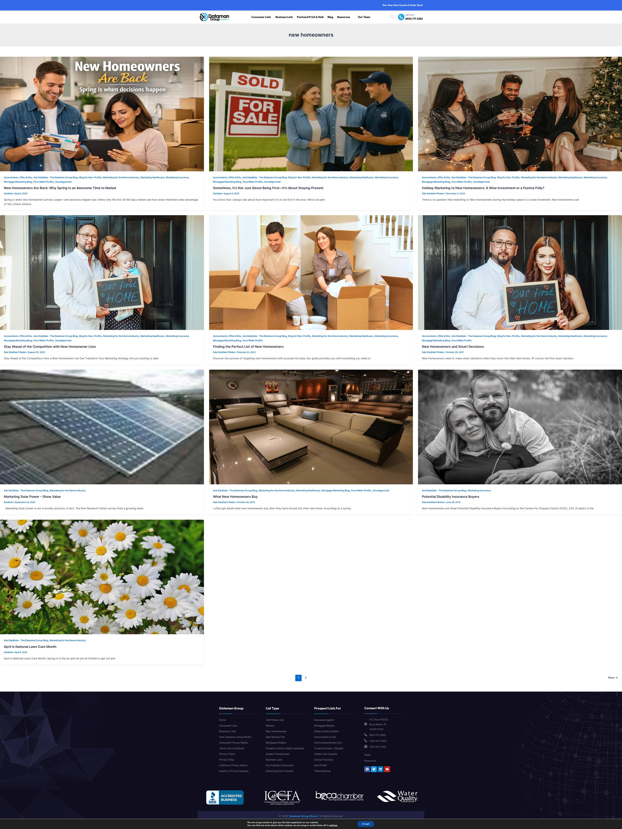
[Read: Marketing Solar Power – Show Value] (102, 426)
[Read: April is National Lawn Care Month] (102, 576)
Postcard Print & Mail (322, 17)
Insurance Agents (324, 720)
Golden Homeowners (278, 754)
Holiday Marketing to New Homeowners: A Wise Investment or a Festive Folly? (483, 188)
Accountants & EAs (325, 737)
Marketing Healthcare (152, 177)
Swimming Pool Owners (279, 771)
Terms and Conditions (231, 748)
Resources (349, 17)
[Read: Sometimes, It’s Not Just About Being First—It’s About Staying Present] (311, 113)
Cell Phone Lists (275, 720)
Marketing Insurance (177, 177)
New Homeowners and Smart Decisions (453, 347)
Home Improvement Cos (328, 742)
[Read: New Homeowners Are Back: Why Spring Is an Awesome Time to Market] (102, 113)
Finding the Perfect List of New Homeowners (248, 347)
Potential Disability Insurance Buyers (450, 497)
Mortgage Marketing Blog (18, 181)
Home (222, 720)
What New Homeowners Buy (235, 497)
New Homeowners (276, 731)
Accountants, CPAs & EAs (18, 177)
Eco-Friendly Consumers (279, 765)
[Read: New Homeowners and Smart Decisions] (520, 272)
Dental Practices (323, 759)
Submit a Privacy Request (233, 771)
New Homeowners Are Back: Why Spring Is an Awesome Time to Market (60, 188)
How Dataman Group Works (235, 737)
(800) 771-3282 (416, 19)
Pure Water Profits (44, 181)
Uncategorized (63, 181)
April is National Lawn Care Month (30, 647)
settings (333, 825)
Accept (365, 823)
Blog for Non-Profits (90, 177)
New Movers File (275, 737)
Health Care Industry (325, 754)
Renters (270, 725)
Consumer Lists (285, 17)
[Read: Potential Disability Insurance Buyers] (520, 426)
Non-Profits (320, 765)
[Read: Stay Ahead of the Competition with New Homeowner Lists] (102, 272)
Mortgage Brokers (324, 725)
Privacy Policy (227, 754)
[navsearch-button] (399, 17)
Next (613, 677)
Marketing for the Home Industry (121, 177)
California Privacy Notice (233, 765)
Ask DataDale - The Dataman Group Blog (55, 177)
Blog (338, 17)
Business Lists (303, 17)
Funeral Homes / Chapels (328, 748)
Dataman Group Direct (303, 816)
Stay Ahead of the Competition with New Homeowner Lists (50, 347)
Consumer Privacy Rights (233, 742)
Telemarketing (322, 771)
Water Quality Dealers (326, 731)
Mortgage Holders (276, 742)
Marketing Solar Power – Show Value (32, 497)
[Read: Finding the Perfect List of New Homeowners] (311, 272)
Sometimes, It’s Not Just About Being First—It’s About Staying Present (268, 188)
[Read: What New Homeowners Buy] (311, 426)
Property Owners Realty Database (285, 748)
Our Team (366, 17)
